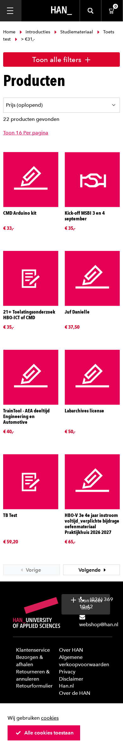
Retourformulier (34, 686)
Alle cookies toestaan (48, 733)
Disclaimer (71, 679)
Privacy (67, 672)
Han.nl (66, 686)
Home (10, 32)
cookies (50, 718)
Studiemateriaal (76, 32)
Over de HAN (74, 693)
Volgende (90, 570)
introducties (37, 32)
